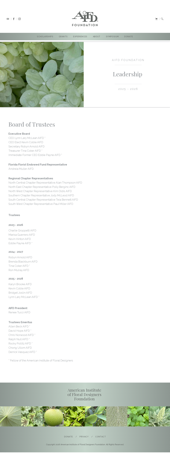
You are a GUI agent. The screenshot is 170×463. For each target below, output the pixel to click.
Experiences (80, 36)
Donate (128, 36)
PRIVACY (84, 437)
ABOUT (96, 36)
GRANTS (63, 36)
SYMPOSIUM (112, 36)
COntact (100, 437)
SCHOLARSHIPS (45, 36)
